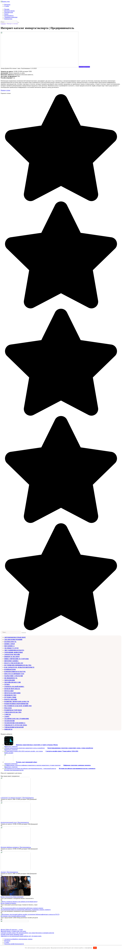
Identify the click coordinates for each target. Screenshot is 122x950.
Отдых (7, 684)
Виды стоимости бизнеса (8, 903)
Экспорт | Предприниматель (9, 872)
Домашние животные (10, 17)
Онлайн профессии (12, 682)
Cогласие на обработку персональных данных (18, 939)
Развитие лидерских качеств (16, 701)
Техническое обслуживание (16, 718)
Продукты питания (12, 693)
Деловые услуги (11, 648)
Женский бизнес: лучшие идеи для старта (13, 931)
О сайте (6, 6)
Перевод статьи (5, 90)
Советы (7, 714)
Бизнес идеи (9, 644)
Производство (8, 12)
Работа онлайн (10, 699)
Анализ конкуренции (13, 639)
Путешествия (10, 697)
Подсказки (8, 691)
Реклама (6, 9)
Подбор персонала (12, 688)
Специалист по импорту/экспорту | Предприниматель (17, 797)
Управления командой (13, 727)
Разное (6, 14)
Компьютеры (8, 19)
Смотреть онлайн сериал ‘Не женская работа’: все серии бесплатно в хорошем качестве (27, 933)
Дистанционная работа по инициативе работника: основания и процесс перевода (26, 909)
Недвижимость (8, 15)
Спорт (6, 716)
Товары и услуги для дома (15, 725)
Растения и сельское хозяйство (18, 706)
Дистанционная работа (14, 650)
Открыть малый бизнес (14, 686)
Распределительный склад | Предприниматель (15, 822)
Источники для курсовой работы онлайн (13, 916)
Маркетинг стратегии (13, 676)
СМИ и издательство (12, 712)
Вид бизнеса (9, 646)
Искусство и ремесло (13, 663)
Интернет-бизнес (9, 10)
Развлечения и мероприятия (16, 703)
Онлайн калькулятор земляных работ (12, 934)
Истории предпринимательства (17, 665)
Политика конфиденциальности (14, 944)
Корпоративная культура (15, 671)
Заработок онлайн (12, 654)
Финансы (8, 729)
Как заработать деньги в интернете (19, 667)
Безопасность (10, 641)
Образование (9, 680)
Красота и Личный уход (14, 673)
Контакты (7, 4)
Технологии (9, 721)
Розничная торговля (13, 710)
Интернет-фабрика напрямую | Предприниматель (16, 847)
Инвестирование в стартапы (16, 659)
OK (95, 947)
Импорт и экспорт (84, 67)
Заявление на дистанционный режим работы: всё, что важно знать (21, 936)
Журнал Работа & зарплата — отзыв (12, 929)
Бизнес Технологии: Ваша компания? (12, 897)
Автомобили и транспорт (15, 637)
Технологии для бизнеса (14, 723)
